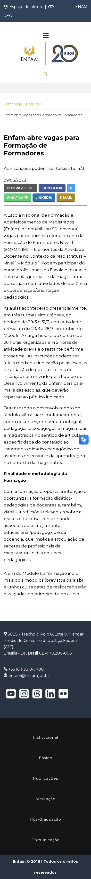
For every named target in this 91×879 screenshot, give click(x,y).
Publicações (45, 778)
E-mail (65, 197)
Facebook (52, 188)
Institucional (45, 737)
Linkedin (43, 197)
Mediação (46, 799)
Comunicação (46, 840)
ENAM (81, 6)
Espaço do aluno (25, 6)
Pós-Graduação (45, 819)
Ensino (45, 758)
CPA (8, 15)
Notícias (32, 104)
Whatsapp (17, 197)
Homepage (13, 104)
